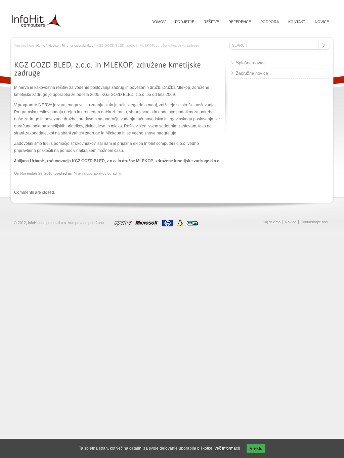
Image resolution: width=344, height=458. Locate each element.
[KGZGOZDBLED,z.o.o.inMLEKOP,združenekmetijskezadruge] (108, 68)
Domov (159, 22)
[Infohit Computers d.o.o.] (36, 26)
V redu (256, 448)
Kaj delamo (272, 222)
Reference (239, 22)
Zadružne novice (252, 73)
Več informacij (227, 448)
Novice (322, 22)
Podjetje (184, 22)
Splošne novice (251, 62)
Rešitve (211, 22)
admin (117, 173)
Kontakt (296, 22)
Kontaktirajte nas (314, 222)
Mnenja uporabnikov (77, 45)
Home (40, 45)
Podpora (269, 22)
